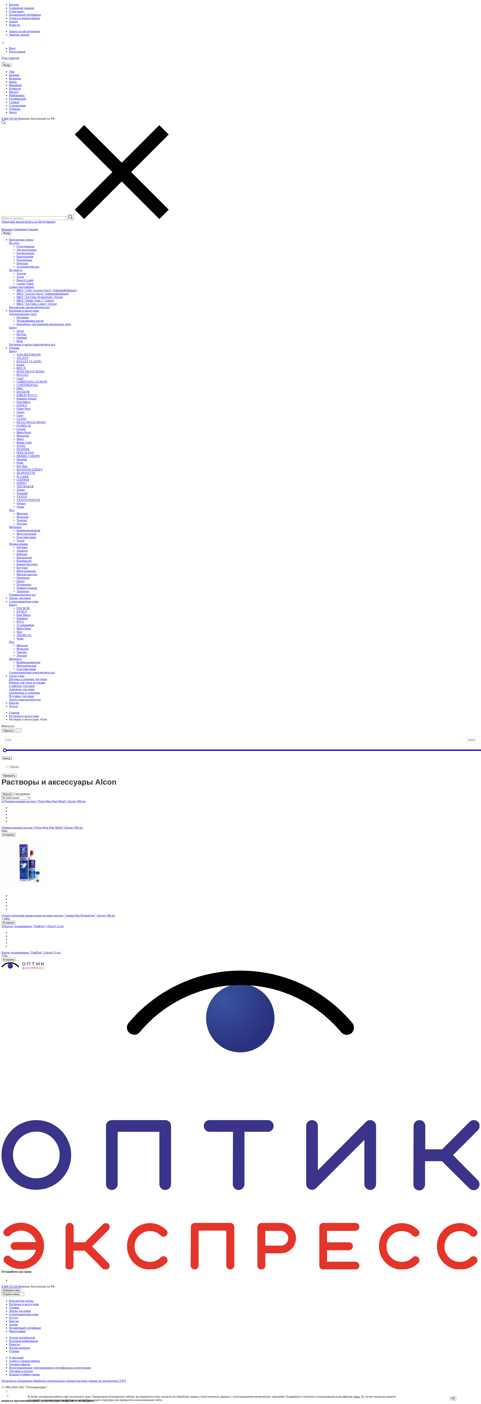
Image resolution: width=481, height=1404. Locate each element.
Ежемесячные (25, 253)
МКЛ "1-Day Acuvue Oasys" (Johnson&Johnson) (47, 290)
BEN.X (21, 368)
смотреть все (41, 307)
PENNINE (23, 449)
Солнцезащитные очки (24, 601)
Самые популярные (21, 287)
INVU (20, 621)
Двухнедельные (27, 249)
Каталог (14, 4)
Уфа (11, 71)
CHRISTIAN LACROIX (32, 381)
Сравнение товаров (21, 8)
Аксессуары (16, 675)
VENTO (22, 496)
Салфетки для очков (22, 686)
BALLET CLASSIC (29, 361)
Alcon (20, 276)
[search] (70, 217)
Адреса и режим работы (24, 18)
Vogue (20, 506)
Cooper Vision (25, 283)
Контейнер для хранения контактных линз (44, 324)
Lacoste (21, 429)
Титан (20, 540)
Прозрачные (24, 259)
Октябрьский (17, 98)
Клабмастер (24, 560)
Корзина (7, 229)
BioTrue (21, 334)
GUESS (21, 418)
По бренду (16, 270)
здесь (356, 1396)
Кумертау (15, 88)
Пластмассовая (26, 537)
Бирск (13, 81)
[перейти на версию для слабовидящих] (7, 41)
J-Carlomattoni (25, 625)
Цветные (22, 263)
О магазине (16, 11)
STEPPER (23, 479)
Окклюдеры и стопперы (24, 692)
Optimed (22, 337)
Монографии (17, 1331)
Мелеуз (13, 92)
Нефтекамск (17, 95)
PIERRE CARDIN (28, 456)
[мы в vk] (11, 1280)
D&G (20, 388)
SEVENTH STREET (30, 469)
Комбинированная (28, 530)
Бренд (13, 327)
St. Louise (23, 476)
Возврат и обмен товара (24, 1374)
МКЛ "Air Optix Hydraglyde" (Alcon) (40, 297)
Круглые (22, 567)
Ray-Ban (22, 466)
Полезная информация (23, 1341)
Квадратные (24, 557)
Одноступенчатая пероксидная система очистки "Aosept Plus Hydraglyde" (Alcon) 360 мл (58, 915)
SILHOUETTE (26, 473)
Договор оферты (19, 1364)
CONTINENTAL (27, 385)
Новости (14, 24)
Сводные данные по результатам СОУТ (101, 1380)
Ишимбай (15, 85)
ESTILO (22, 405)
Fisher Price (24, 408)
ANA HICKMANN (29, 354)
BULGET (23, 374)
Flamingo (22, 618)
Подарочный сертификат (25, 14)
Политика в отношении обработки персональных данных (39, 1380)
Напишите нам (11, 1290)
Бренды (14, 702)
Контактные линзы (21, 239)
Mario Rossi (24, 432)
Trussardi (22, 493)
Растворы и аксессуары (24, 310)
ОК (453, 1398)
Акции (13, 21)
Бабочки (22, 554)
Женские (22, 513)
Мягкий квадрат (27, 574)
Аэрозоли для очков (22, 689)
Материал (15, 527)
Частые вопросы (19, 1347)
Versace (21, 503)
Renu (20, 341)
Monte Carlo (24, 442)
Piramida (22, 459)
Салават (14, 102)
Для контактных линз (23, 314)
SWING (21, 483)
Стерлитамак (17, 105)
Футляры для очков (21, 696)
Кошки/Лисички (27, 564)
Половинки (24, 584)
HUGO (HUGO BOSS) (31, 422)
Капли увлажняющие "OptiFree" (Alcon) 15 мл (31, 952)
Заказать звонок (19, 34)
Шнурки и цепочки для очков (28, 679)
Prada (20, 462)
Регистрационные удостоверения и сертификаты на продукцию (50, 1367)
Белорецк (15, 78)
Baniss (20, 364)
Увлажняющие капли (30, 320)
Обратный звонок (13, 221)
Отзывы (14, 1351)
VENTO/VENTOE (28, 500)
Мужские (23, 516)
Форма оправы (18, 544)
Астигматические (28, 266)
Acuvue (21, 273)
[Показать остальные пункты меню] (3, 42)
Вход (12, 48)
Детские (22, 523)
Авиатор (22, 550)
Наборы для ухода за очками (27, 682)
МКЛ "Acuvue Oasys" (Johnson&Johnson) (43, 293)
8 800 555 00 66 (11, 118)
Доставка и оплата (21, 1371)
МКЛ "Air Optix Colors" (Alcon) (37, 303)
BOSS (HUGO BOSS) (30, 371)
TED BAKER (25, 486)
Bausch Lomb (25, 280)
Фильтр (7, 794)
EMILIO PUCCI (27, 395)
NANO (21, 445)
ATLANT (23, 358)
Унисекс (22, 520)
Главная (14, 712)
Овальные (23, 577)
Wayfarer (22, 547)
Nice (19, 631)
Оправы (14, 347)
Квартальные (25, 256)
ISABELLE (24, 425)
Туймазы (14, 108)
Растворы (23, 317)
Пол (11, 510)
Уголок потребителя (22, 1337)
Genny (21, 412)
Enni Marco (24, 402)
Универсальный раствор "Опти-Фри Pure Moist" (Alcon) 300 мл (42, 827)
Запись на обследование (24, 31)
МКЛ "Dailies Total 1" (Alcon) (35, 300)
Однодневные (26, 246)
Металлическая (26, 533)
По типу (14, 243)
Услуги (13, 706)
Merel (20, 439)
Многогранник (26, 571)
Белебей (14, 75)
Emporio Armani (26, 398)
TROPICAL (24, 635)
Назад (6, 65)
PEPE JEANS (25, 452)
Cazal (20, 378)
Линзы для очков (20, 598)
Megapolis (23, 435)
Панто (21, 581)
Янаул (13, 112)
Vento (20, 638)
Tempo (21, 489)
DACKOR (23, 391)
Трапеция (23, 591)
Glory (20, 415)
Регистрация (17, 51)
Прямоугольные (27, 587)
